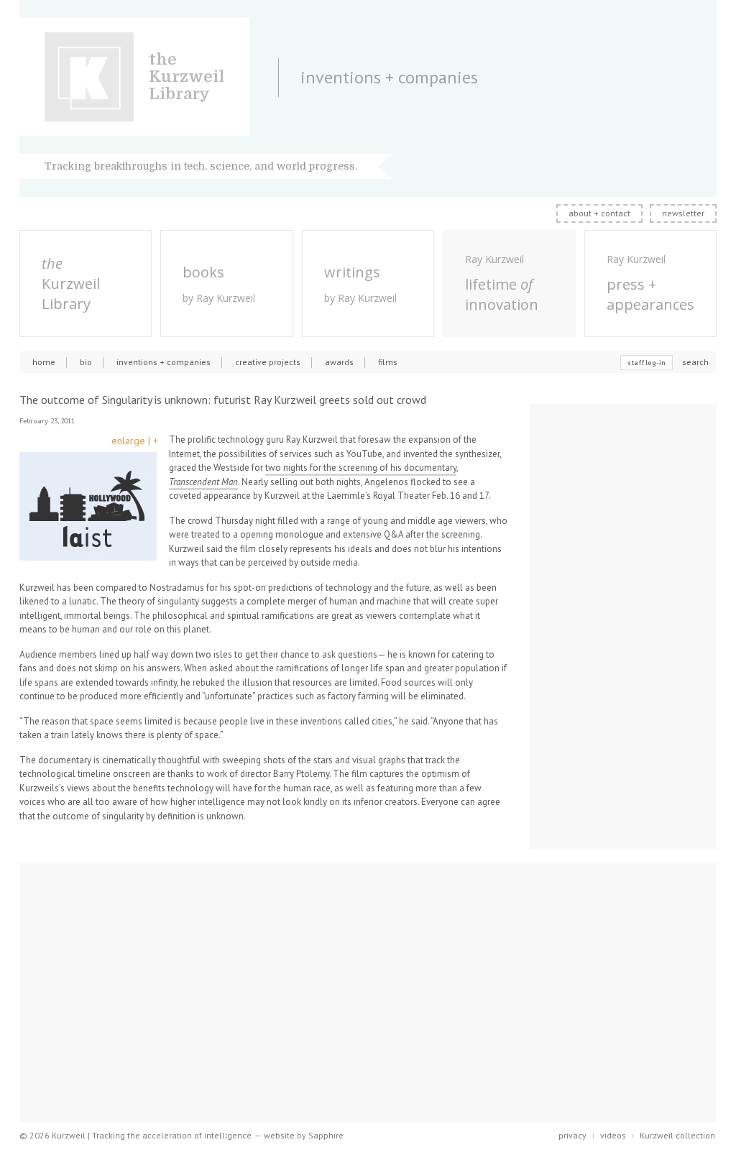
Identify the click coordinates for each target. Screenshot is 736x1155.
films (387, 361)
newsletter (683, 213)
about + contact (599, 213)
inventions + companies (163, 361)
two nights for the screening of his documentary (360, 467)
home (43, 361)
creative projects (267, 361)
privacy (572, 1135)
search (695, 361)
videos (613, 1135)
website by (304, 1135)
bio (86, 361)
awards (339, 361)
